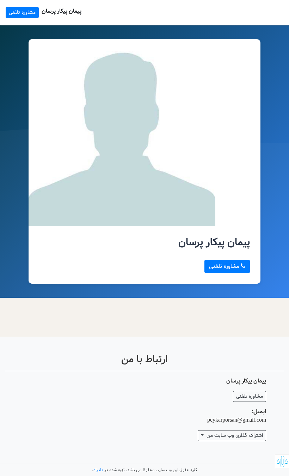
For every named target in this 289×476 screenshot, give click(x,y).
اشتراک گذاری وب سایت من (234, 435)
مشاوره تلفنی (22, 12)
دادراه (98, 469)
